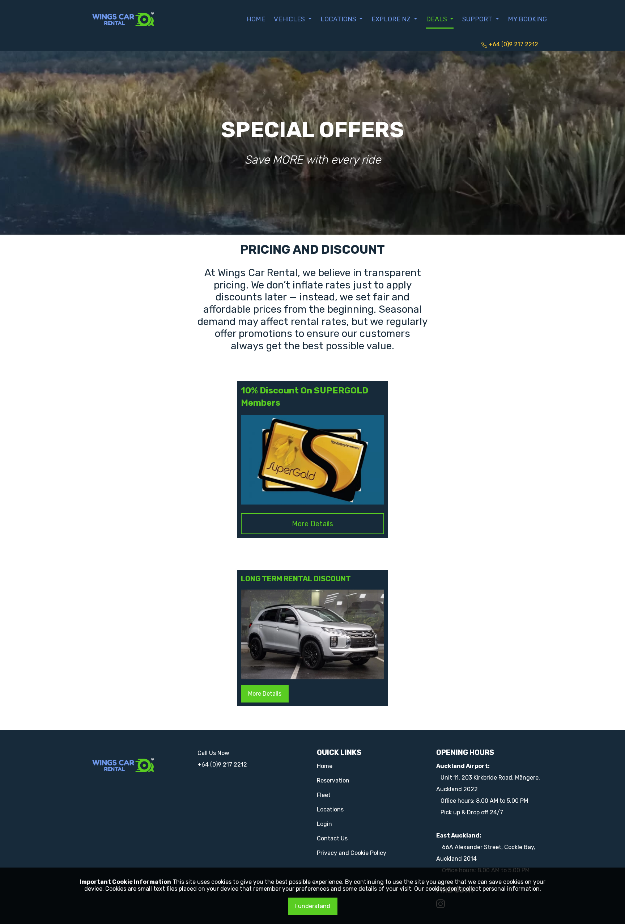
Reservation (333, 780)
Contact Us (332, 838)
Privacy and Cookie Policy (351, 852)
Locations (330, 809)
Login (324, 823)
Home (256, 19)
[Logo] (123, 18)
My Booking (527, 19)
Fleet (324, 795)
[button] (293, 19)
